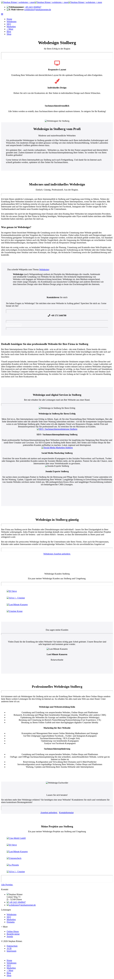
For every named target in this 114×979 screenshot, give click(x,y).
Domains (11, 922)
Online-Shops (13, 931)
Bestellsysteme (13, 934)
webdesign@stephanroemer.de (37, 9)
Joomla (10, 936)
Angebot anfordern (49, 812)
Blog (9, 31)
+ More (10, 29)
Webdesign (11, 21)
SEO (9, 24)
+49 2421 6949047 (32, 7)
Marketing (11, 26)
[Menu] (2, 14)
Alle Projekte (7, 884)
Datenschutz (12, 946)
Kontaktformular (13, 325)
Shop (9, 34)
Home (9, 19)
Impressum (11, 951)
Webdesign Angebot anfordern (57, 554)
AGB (9, 948)
